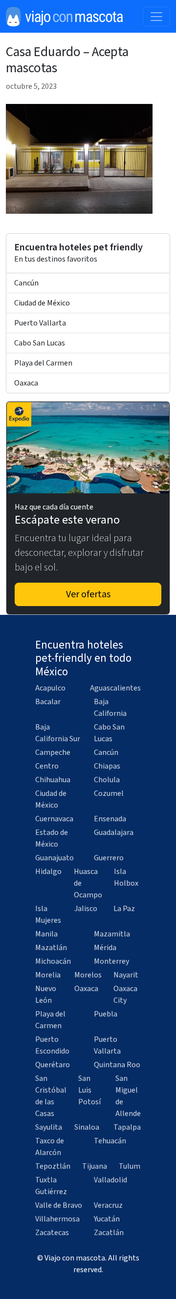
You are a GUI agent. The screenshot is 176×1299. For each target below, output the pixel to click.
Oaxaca (26, 383)
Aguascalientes (115, 688)
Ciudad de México (42, 303)
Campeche (52, 752)
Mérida (105, 947)
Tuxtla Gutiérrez (51, 1186)
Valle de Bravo (58, 1205)
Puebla (105, 1014)
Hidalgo (48, 871)
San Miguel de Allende (128, 1096)
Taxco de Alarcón (49, 1147)
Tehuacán (110, 1141)
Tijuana (94, 1166)
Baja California (110, 707)
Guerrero (109, 857)
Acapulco (50, 688)
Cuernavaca (54, 818)
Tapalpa (127, 1127)
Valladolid (110, 1180)
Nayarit (125, 975)
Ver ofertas (88, 594)
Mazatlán (51, 947)
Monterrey (111, 961)
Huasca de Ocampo (88, 883)
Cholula (107, 779)
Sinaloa (86, 1127)
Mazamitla (112, 934)
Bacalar (48, 701)
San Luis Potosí (89, 1090)
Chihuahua (52, 779)
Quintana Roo (117, 1064)
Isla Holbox (126, 877)
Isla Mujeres (48, 914)
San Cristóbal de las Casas (50, 1096)
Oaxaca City (125, 994)
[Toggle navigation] (156, 16)
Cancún (26, 283)
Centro (47, 766)
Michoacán (53, 961)
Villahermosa (57, 1219)
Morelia (48, 975)
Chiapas (107, 766)
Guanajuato (54, 857)
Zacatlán (109, 1232)
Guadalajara (113, 832)
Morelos (88, 975)
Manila (46, 934)
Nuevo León (45, 994)
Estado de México (51, 838)
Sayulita (48, 1127)
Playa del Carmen (43, 363)
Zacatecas (52, 1232)
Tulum (129, 1166)
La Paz (124, 908)
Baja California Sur (57, 733)
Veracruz (108, 1205)
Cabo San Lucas (39, 343)
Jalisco (85, 908)
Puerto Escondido (52, 1045)
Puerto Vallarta (40, 323)
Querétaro (52, 1064)
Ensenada (110, 818)
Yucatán (107, 1219)
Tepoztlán (52, 1166)
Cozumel (109, 793)
